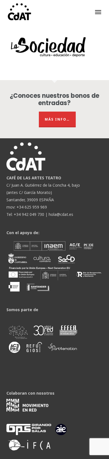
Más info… (57, 119)
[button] (98, 12)
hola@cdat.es (61, 214)
